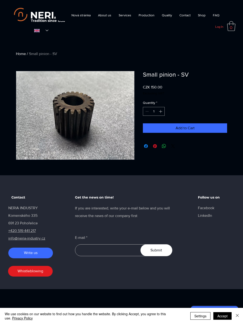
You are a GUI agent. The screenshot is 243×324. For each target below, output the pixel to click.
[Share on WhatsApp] (164, 146)
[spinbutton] (154, 111)
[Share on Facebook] (146, 146)
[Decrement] (147, 111)
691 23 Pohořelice (23, 223)
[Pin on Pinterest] (155, 146)
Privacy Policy (22, 318)
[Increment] (161, 111)
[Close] (237, 316)
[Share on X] (173, 146)
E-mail (80, 238)
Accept (222, 316)
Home (21, 54)
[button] (231, 26)
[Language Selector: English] (41, 30)
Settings (200, 316)
